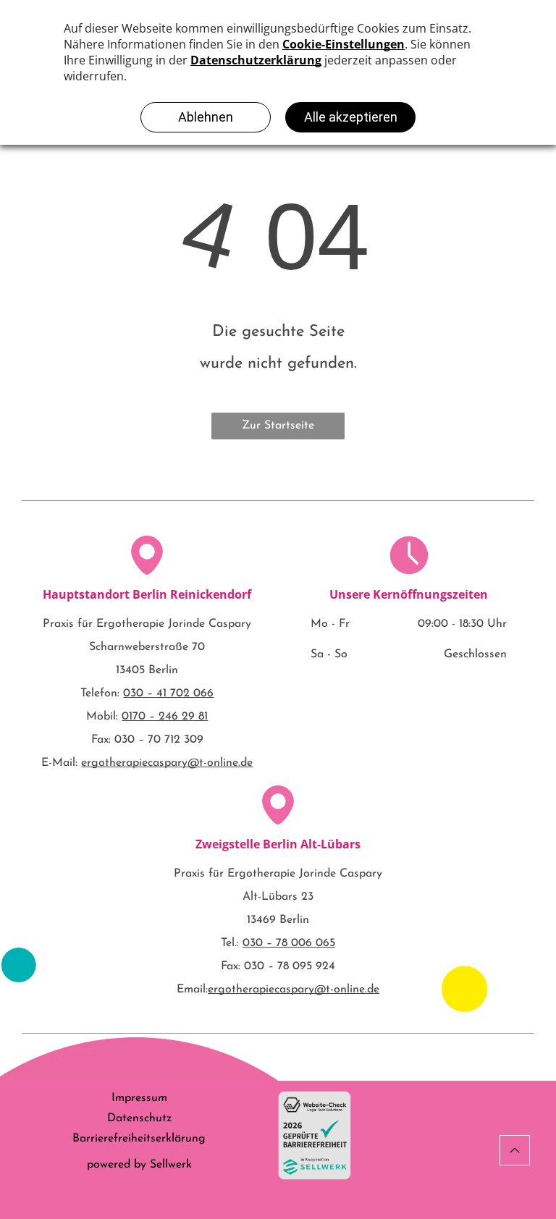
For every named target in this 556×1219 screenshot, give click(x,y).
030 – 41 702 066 (168, 693)
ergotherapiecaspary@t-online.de (167, 763)
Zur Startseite (278, 425)
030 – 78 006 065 (289, 943)
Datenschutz (139, 1118)
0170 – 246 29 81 (165, 716)
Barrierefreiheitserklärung (139, 1138)
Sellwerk (171, 1165)
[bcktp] (515, 1150)
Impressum (139, 1098)
